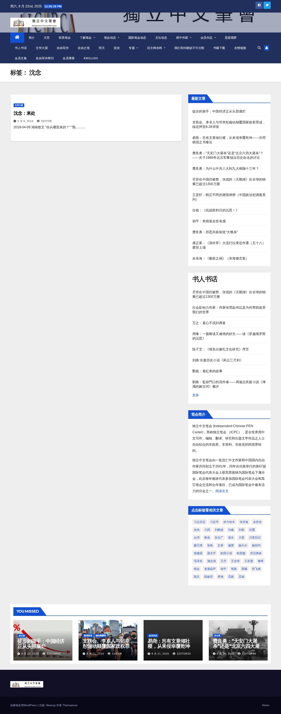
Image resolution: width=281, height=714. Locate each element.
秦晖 (261, 561)
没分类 (22, 636)
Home (265, 705)
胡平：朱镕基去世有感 (209, 221)
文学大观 (42, 48)
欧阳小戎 (226, 553)
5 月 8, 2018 (25, 121)
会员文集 (21, 58)
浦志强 (211, 561)
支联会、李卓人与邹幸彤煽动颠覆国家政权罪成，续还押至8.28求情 (106, 646)
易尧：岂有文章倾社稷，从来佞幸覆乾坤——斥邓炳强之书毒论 (171, 646)
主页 (47, 37)
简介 (32, 37)
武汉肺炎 (256, 553)
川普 (241, 537)
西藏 (244, 568)
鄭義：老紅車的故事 (207, 371)
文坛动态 (161, 37)
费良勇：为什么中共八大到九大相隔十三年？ (225, 168)
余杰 (197, 529)
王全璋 (235, 561)
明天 (102, 48)
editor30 (53, 653)
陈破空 (208, 576)
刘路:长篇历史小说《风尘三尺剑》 (217, 360)
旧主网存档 (155, 48)
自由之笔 (84, 48)
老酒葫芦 (210, 568)
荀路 (234, 568)
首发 (117, 48)
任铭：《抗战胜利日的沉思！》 (215, 210)
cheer (116, 653)
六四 (207, 529)
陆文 (197, 576)
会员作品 (207, 37)
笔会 (197, 568)
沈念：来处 (24, 113)
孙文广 (219, 537)
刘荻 (241, 529)
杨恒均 (256, 545)
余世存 (257, 522)
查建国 (198, 553)
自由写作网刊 (45, 58)
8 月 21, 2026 (95, 653)
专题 (132, 48)
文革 (220, 545)
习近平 (214, 522)
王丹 (223, 561)
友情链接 (240, 48)
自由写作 (63, 48)
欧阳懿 (241, 553)
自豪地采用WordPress (24, 705)
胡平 (223, 568)
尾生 (231, 537)
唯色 (207, 537)
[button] (259, 48)
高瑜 (241, 576)
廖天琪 (198, 545)
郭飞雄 (256, 568)
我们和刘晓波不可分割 (189, 48)
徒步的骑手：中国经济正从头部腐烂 (219, 111)
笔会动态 (110, 37)
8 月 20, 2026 (225, 653)
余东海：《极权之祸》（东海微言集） (220, 258)
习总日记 (199, 522)
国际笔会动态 (137, 37)
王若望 (248, 561)
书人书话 (21, 48)
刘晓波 (219, 529)
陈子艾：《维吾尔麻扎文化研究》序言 (220, 349)
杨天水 (243, 545)
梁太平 (211, 553)
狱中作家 (182, 37)
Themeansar (70, 705)
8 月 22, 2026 (30, 653)
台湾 (197, 537)
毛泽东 (198, 561)
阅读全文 (222, 491)
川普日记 (255, 537)
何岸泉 (244, 522)
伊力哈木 (229, 522)
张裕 (210, 545)
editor (46, 121)
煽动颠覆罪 (101, 635)
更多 (195, 395)
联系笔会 (65, 37)
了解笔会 (86, 37)
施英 (231, 545)
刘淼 (231, 529)
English (91, 58)
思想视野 (231, 37)
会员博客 (69, 58)
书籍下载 (219, 48)
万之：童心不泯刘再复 (209, 323)
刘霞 (252, 529)
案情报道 (88, 635)
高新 (231, 576)
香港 (220, 576)
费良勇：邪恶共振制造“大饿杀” (215, 232)
